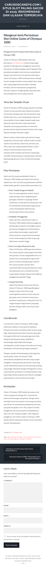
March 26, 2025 (10, 46)
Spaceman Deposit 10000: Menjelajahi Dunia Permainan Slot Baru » (25, 457)
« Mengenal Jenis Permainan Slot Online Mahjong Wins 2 (19, 450)
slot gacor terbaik (25, 439)
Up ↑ (24, 563)
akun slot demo (12, 437)
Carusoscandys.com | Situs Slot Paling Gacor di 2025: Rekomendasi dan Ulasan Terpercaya (23, 10)
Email (7, 516)
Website (7, 526)
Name (6, 505)
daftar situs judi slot (25, 437)
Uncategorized (17, 432)
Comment (8, 481)
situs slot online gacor (11, 439)
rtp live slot (37, 437)
